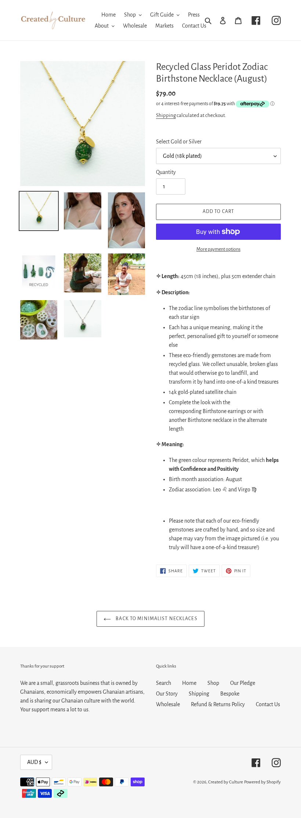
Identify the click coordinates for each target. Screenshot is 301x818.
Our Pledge (242, 683)
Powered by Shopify (262, 782)
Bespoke (229, 694)
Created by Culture (225, 782)
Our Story (167, 694)
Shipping (166, 115)
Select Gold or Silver (179, 142)
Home (189, 683)
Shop (213, 683)
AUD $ (34, 762)
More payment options (218, 249)
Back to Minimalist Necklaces (156, 618)
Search (163, 683)
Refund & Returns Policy (218, 704)
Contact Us (268, 704)
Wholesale (168, 704)
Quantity (166, 172)
